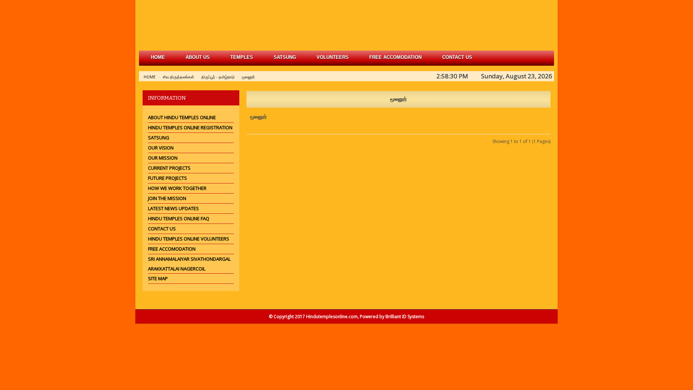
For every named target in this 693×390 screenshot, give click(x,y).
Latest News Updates (173, 208)
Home (158, 57)
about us (198, 57)
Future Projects (167, 178)
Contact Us (457, 57)
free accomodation (395, 57)
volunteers (333, 57)
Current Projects (169, 168)
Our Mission (163, 158)
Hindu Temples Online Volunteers (188, 238)
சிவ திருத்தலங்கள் (178, 76)
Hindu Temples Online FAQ (178, 218)
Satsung (158, 137)
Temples (241, 57)
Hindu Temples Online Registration (190, 127)
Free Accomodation (172, 249)
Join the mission (167, 198)
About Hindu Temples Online (182, 117)
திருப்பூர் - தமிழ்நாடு (218, 76)
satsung (285, 57)
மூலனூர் (248, 76)
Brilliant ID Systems (404, 316)
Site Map (158, 278)
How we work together (177, 188)
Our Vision (161, 147)
